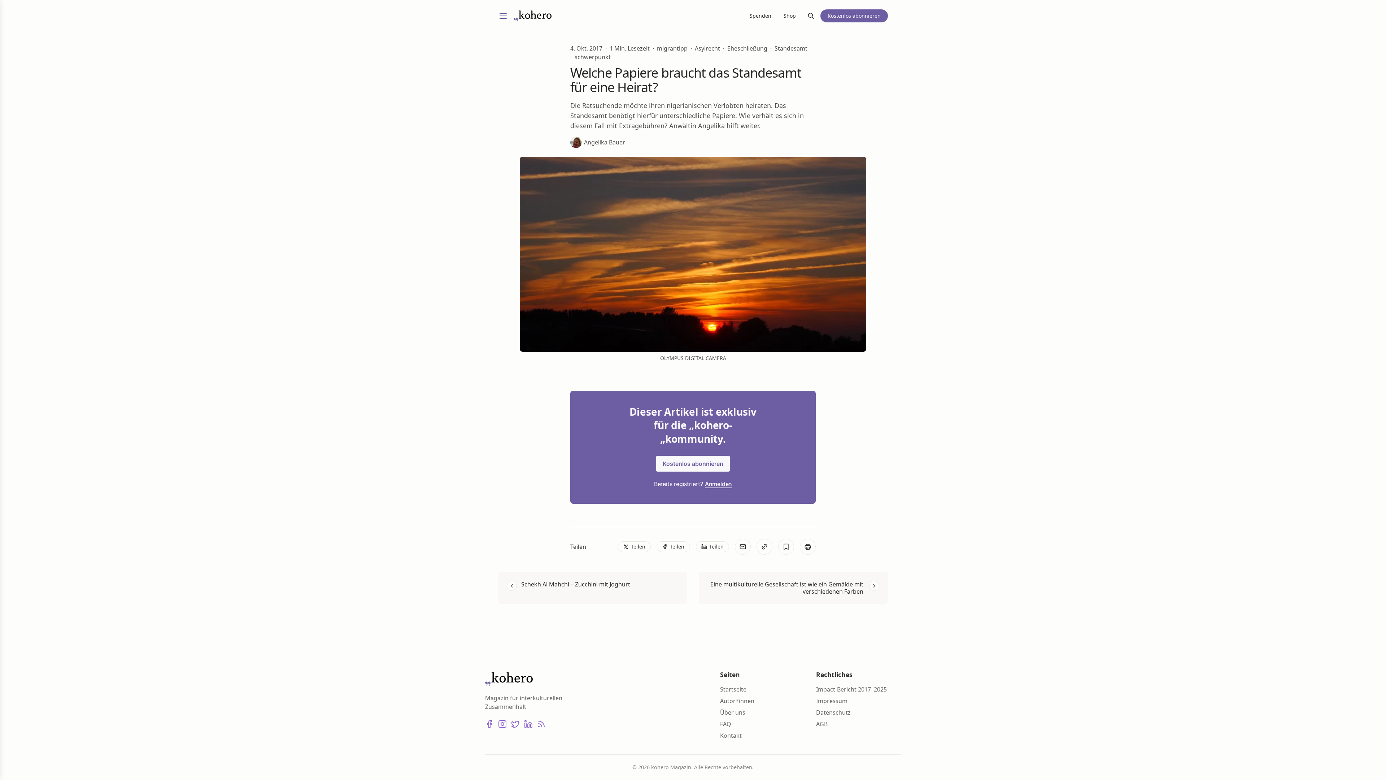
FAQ (725, 724)
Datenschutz (833, 712)
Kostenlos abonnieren (693, 463)
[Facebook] (489, 724)
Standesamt (791, 48)
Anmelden (718, 484)
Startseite (733, 689)
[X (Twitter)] (515, 724)
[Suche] (811, 15)
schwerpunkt (593, 57)
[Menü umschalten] (503, 16)
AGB (822, 724)
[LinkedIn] (528, 724)
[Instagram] (502, 724)
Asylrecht (707, 48)
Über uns (732, 712)
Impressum (831, 701)
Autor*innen (737, 701)
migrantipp (672, 48)
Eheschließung (747, 48)
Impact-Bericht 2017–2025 (851, 689)
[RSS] (541, 724)
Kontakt (731, 736)
